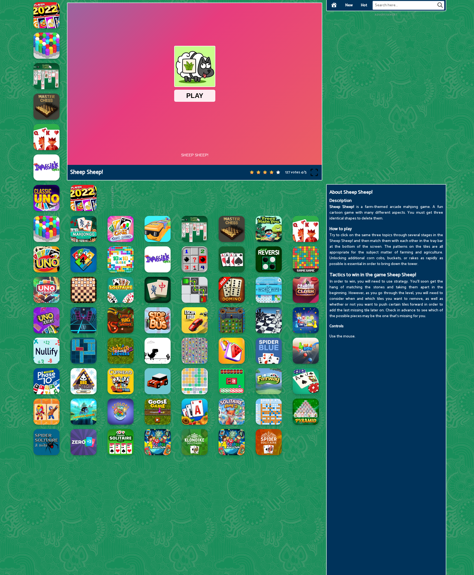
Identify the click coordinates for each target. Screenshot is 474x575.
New (349, 5)
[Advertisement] (214, 197)
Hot (364, 5)
